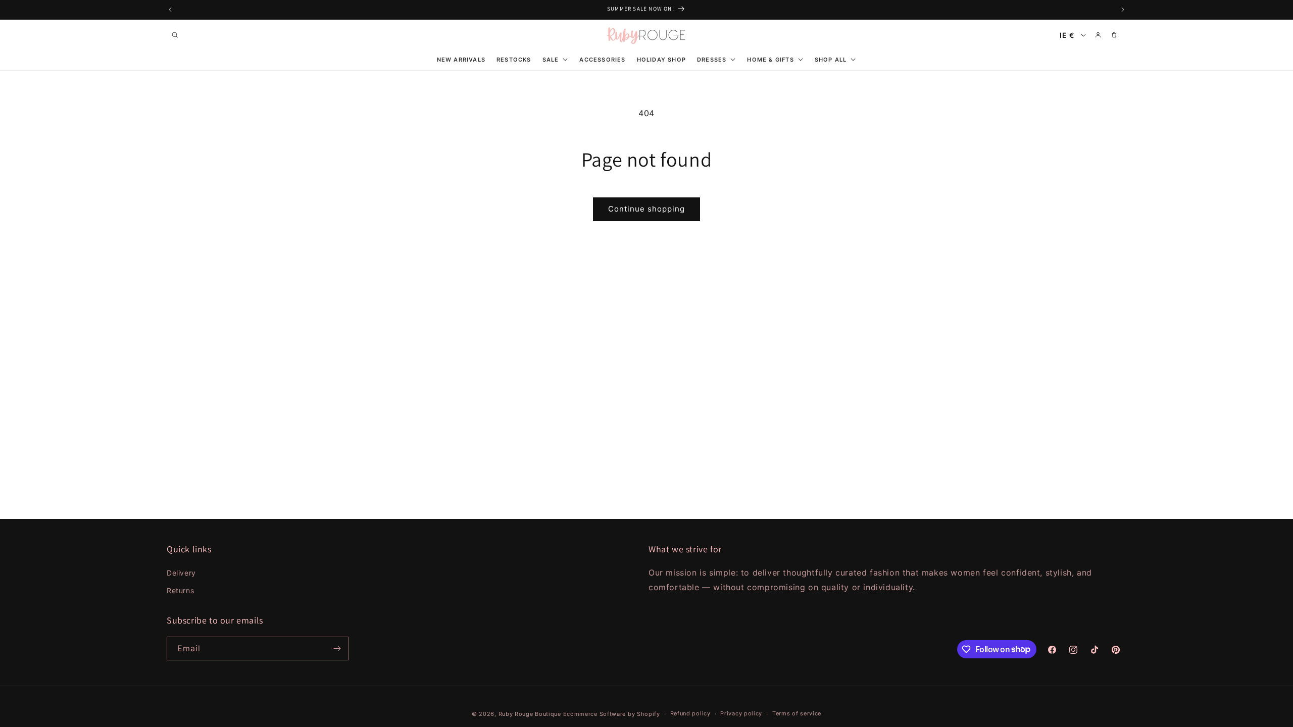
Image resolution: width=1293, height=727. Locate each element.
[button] (175, 35)
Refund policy (690, 713)
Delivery (181, 572)
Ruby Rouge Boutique (531, 713)
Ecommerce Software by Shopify (611, 713)
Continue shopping (646, 209)
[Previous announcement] (170, 9)
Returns (180, 590)
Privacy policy (741, 713)
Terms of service (796, 713)
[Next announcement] (1123, 9)
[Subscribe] (337, 648)
